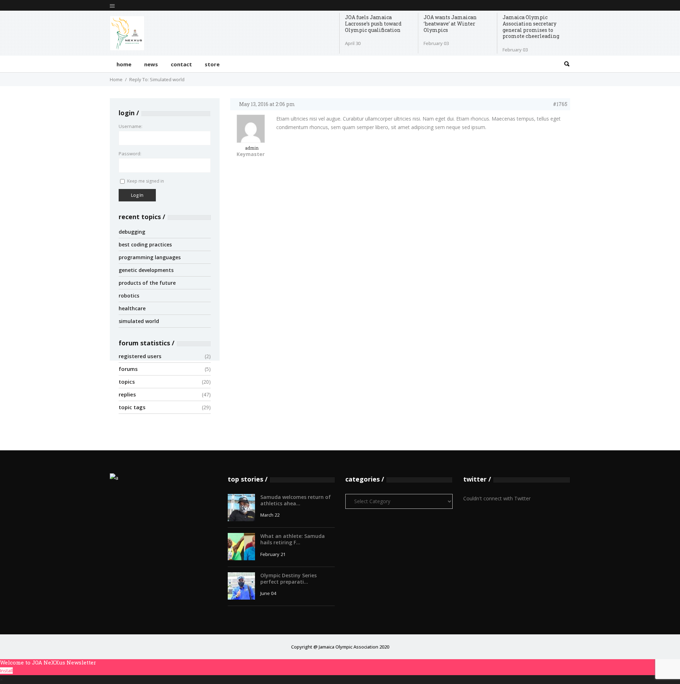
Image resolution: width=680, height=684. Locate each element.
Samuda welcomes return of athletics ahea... (295, 500)
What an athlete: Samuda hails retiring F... (292, 539)
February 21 (272, 554)
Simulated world (139, 321)
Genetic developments (146, 270)
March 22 (269, 515)
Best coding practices (145, 244)
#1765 (560, 104)
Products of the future (147, 282)
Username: (130, 126)
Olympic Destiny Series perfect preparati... (288, 578)
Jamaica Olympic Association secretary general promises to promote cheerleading (531, 27)
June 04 (268, 593)
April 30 (353, 43)
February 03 (436, 43)
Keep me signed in (145, 181)
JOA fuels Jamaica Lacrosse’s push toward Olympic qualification (373, 23)
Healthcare (132, 308)
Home (116, 79)
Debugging (132, 231)
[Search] (566, 64)
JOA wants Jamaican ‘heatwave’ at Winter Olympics (450, 23)
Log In (137, 195)
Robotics (129, 295)
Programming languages (150, 257)
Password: (130, 153)
